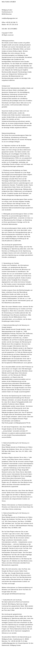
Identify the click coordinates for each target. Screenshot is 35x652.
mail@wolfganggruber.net (9, 18)
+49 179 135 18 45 (12, 24)
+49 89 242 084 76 (11, 22)
